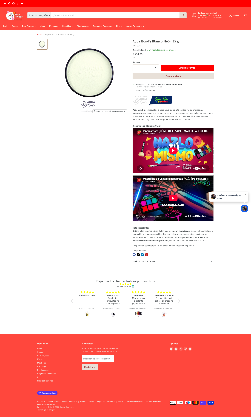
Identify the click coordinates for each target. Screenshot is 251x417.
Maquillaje (67, 26)
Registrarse (90, 367)
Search (120, 401)
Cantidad (136, 62)
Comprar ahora (173, 76)
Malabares (53, 26)
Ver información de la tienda (146, 90)
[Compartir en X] (138, 254)
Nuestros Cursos (87, 401)
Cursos (15, 26)
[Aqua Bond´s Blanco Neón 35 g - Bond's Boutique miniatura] (42, 44)
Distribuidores (83, 26)
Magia (42, 26)
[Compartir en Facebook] (134, 254)
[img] (125, 284)
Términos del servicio (135, 401)
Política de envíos (153, 401)
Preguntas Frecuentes (102, 26)
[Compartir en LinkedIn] (142, 254)
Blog (118, 26)
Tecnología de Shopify (46, 410)
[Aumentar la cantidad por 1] (155, 67)
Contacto (41, 401)
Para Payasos (28, 26)
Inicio (5, 26)
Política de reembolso (46, 404)
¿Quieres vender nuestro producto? (62, 401)
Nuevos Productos (134, 26)
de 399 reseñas (124, 286)
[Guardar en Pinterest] (146, 254)
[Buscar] (183, 15)
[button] (72, 301)
